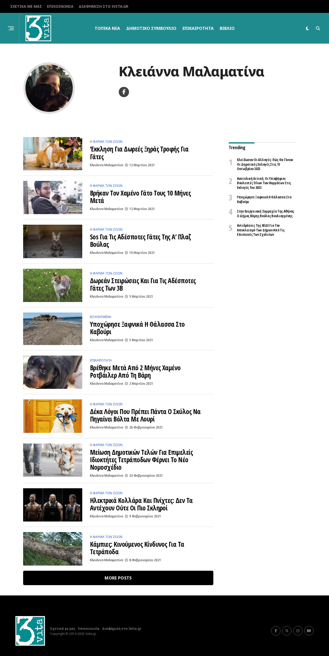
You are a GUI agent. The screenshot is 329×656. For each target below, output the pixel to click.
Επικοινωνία (60, 6)
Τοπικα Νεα (107, 28)
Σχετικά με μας (26, 6)
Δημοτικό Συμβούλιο (151, 28)
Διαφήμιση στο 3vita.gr (103, 6)
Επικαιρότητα (198, 28)
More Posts (118, 578)
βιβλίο (227, 28)
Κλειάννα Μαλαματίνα (106, 165)
